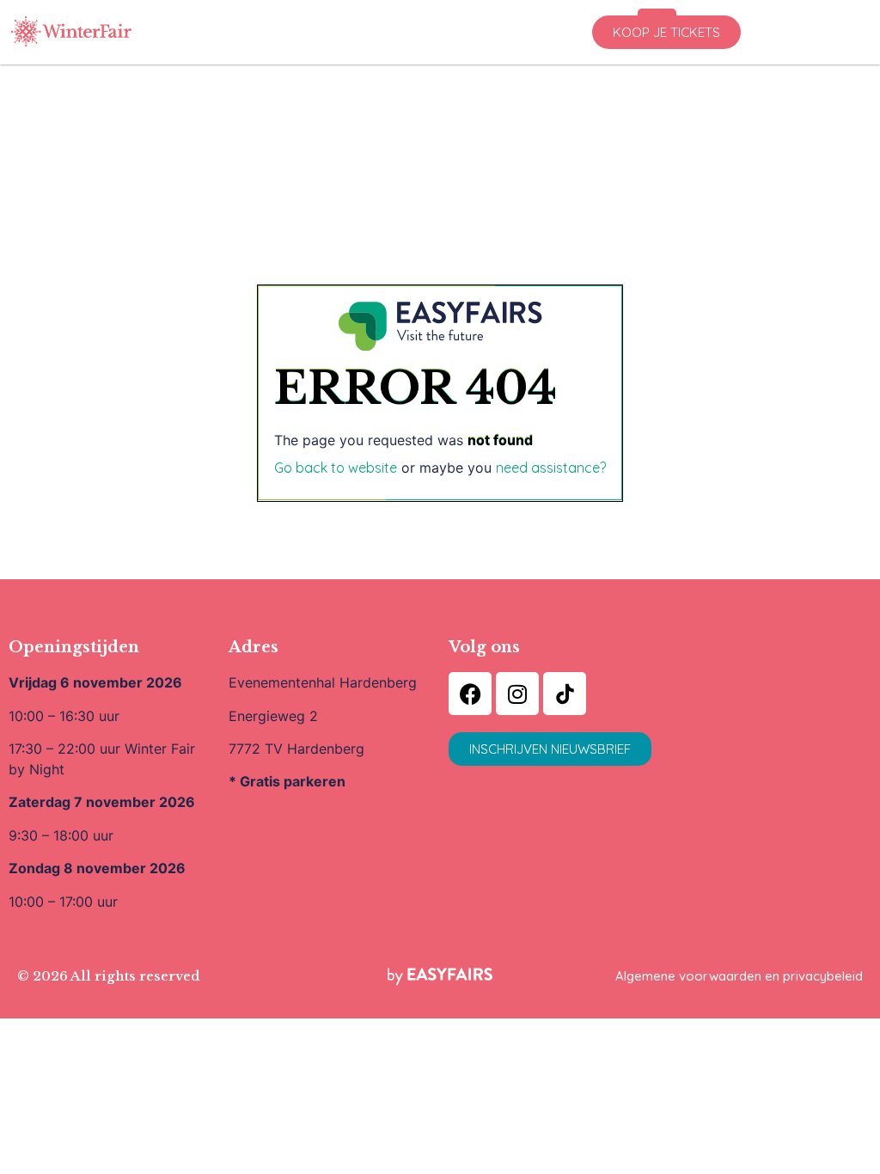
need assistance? (551, 467)
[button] (666, 32)
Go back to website (335, 467)
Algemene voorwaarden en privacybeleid (739, 976)
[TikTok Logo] (564, 693)
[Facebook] (470, 693)
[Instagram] (517, 693)
